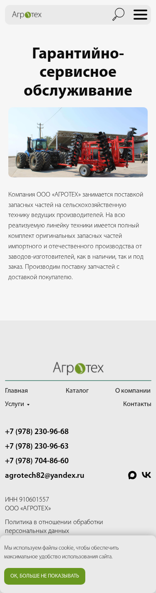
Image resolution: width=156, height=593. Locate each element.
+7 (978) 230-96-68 (37, 432)
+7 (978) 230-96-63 (37, 447)
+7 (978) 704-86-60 (37, 461)
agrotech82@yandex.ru (44, 476)
